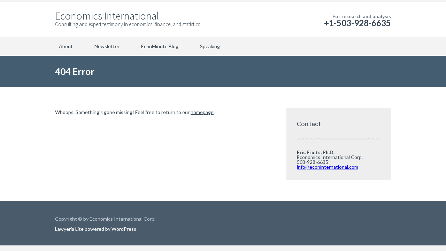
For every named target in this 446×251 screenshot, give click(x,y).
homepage (202, 112)
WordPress (123, 229)
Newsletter (107, 46)
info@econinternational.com (327, 167)
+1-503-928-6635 (357, 23)
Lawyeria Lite (70, 229)
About (66, 46)
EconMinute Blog (159, 46)
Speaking (210, 46)
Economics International (107, 15)
